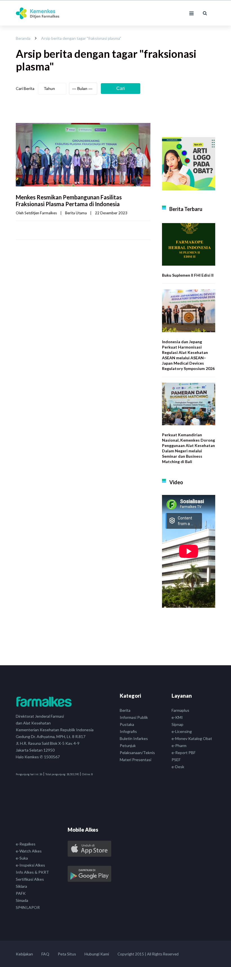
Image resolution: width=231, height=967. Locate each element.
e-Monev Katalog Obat (192, 738)
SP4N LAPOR (28, 907)
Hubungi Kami (97, 953)
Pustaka (127, 724)
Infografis (128, 731)
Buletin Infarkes (134, 738)
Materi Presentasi (135, 759)
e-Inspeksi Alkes (30, 865)
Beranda (23, 38)
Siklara (21, 886)
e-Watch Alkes (29, 851)
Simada (22, 900)
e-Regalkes (25, 844)
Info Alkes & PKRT (32, 872)
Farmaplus (180, 710)
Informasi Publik (134, 717)
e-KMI (177, 717)
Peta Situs (67, 953)
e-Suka (22, 858)
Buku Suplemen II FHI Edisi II (188, 275)
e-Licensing (182, 731)
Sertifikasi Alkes (30, 879)
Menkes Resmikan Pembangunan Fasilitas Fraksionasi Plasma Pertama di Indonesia (69, 200)
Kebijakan (24, 953)
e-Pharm (179, 745)
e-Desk (178, 766)
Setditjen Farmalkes (41, 213)
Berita (125, 710)
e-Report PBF (184, 752)
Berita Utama (76, 213)
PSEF (176, 759)
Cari (120, 88)
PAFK (21, 893)
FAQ (45, 953)
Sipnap (177, 724)
